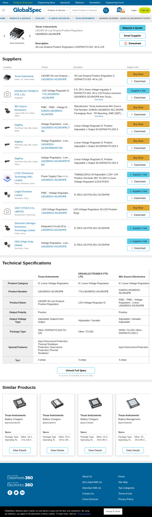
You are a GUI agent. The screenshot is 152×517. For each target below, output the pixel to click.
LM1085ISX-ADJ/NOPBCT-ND (55, 129)
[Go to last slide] (4, 36)
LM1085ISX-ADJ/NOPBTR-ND (55, 163)
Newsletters (95, 2)
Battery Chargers (14, 419)
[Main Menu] (4, 10)
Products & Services (23, 2)
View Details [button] (20, 450)
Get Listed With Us (92, 482)
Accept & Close (113, 511)
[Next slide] (30, 36)
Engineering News (46, 2)
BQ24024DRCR (49, 423)
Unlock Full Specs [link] (76, 370)
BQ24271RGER (86, 423)
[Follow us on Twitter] (16, 493)
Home (5, 2)
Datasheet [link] (135, 43)
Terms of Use (125, 493)
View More (98, 100)
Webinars (79, 2)
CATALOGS (40, 18)
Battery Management (129, 419)
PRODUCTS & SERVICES (20, 18)
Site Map (123, 482)
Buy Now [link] (138, 74)
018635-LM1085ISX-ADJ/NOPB (52, 113)
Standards (65, 2)
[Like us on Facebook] (10, 493)
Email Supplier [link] (132, 35)
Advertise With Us (91, 488)
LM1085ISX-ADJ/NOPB (53, 79)
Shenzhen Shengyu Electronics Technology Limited (25, 227)
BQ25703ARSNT (125, 423)
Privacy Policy (125, 499)
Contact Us (88, 493)
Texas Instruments (24, 76)
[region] (76, 511)
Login (134, 10)
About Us (87, 476)
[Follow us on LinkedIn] (22, 493)
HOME (2, 18)
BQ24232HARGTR (12, 423)
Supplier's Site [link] (138, 90)
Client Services (90, 499)
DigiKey (19, 125)
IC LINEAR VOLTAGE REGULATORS (64, 18)
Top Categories (126, 488)
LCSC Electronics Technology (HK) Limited (24, 177)
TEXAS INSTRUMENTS (85, 18)
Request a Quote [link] (132, 28)
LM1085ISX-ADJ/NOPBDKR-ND (52, 146)
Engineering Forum (115, 2)
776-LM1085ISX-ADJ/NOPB (51, 96)
